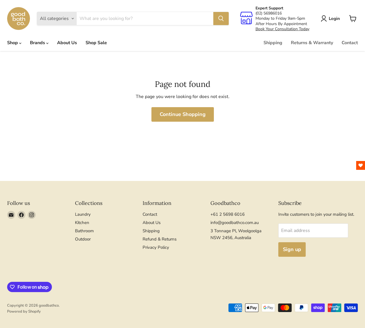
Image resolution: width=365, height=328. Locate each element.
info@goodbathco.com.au (234, 222)
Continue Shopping (183, 114)
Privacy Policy (156, 247)
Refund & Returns (160, 239)
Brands (38, 43)
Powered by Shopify (24, 311)
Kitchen (82, 222)
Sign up (292, 249)
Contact (350, 43)
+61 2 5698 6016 (227, 214)
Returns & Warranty (312, 43)
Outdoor (83, 239)
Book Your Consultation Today (282, 29)
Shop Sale (96, 43)
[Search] (221, 18)
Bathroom (84, 231)
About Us (67, 43)
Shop (13, 43)
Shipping (272, 43)
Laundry (83, 214)
